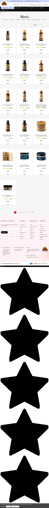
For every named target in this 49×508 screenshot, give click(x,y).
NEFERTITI (32, 234)
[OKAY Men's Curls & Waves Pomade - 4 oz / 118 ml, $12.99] (24, 156)
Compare (13, 33)
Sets (7, 10)
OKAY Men (32, 228)
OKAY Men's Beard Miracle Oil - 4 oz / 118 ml (8, 45)
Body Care (12, 19)
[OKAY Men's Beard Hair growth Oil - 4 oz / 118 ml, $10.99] (41, 35)
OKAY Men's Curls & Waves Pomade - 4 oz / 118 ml (24, 166)
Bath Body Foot (31, 7)
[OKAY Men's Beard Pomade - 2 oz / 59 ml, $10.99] (8, 187)
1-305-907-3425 (32, 5)
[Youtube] (11, 236)
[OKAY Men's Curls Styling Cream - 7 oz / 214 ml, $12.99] (41, 156)
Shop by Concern (18, 7)
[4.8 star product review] (5, 78)
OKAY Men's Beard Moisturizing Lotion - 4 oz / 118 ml (8, 75)
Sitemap (41, 239)
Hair (23, 7)
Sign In (40, 5)
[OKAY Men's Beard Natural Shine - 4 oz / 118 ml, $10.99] (24, 126)
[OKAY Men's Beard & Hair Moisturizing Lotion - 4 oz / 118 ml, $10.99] (41, 66)
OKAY (31, 224)
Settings (3, 506)
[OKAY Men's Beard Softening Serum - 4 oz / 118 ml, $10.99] (24, 66)
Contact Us (42, 226)
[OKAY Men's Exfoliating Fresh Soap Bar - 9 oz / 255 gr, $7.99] (8, 156)
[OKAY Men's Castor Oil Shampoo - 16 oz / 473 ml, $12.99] (24, 96)
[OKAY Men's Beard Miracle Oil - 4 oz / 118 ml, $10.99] (8, 35)
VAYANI (31, 230)
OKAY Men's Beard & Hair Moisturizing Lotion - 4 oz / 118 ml (41, 75)
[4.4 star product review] (38, 138)
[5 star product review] (6, 48)
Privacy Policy (42, 230)
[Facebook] (5, 236)
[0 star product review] (5, 138)
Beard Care (5, 19)
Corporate (42, 228)
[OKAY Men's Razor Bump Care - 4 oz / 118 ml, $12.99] (8, 96)
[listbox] (43, 25)
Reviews (41, 232)
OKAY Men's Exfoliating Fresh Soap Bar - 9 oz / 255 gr (7, 166)
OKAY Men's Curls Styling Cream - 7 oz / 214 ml (41, 166)
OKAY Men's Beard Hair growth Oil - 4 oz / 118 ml (41, 45)
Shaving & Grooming (36, 19)
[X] (2, 236)
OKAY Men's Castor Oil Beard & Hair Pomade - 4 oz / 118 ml (41, 136)
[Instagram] (13, 236)
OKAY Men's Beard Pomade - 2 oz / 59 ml (8, 196)
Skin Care (44, 19)
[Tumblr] (16, 236)
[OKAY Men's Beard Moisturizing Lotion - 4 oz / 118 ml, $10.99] (8, 66)
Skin (26, 7)
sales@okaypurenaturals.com (33, 257)
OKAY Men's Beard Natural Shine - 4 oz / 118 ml (24, 136)
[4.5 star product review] (22, 48)
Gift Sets (23, 19)
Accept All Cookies (15, 506)
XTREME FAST (32, 232)
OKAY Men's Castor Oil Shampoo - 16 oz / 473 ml (24, 105)
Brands (12, 7)
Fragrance (3, 10)
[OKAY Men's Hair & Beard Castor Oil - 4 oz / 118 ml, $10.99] (24, 35)
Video (41, 224)
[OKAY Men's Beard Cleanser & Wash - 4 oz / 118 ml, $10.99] (8, 126)
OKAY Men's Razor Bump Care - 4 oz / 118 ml (7, 105)
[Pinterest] (8, 236)
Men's (37, 7)
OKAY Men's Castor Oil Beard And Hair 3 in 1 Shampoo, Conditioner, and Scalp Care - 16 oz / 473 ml (41, 105)
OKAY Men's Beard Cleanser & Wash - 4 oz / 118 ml (7, 136)
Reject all (8, 506)
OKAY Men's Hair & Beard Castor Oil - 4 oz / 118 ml (24, 45)
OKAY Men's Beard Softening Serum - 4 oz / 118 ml (24, 75)
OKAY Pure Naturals (33, 226)
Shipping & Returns (43, 234)
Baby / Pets (42, 7)
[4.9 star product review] (5, 108)
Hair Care (28, 19)
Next (32, 212)
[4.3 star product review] (38, 108)
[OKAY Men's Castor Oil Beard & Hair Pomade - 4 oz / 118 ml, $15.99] (41, 126)
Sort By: (34, 24)
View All (21, 238)
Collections (6, 7)
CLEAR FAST (32, 236)
